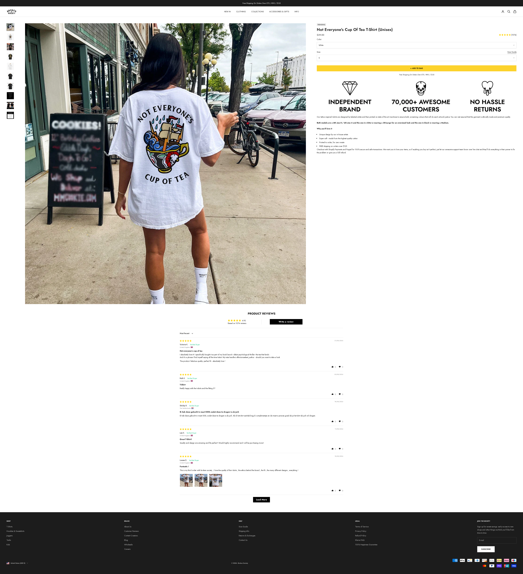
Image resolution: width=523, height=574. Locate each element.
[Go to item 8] (10, 96)
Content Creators (131, 535)
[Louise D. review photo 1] (186, 480)
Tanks (9, 540)
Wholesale (128, 544)
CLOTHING (241, 11)
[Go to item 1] (10, 27)
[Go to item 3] (10, 46)
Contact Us (243, 540)
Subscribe (486, 549)
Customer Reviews (131, 531)
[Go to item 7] (10, 86)
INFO (297, 11)
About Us (127, 526)
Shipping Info (244, 531)
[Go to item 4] (10, 56)
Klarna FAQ (359, 540)
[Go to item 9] (10, 105)
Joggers (10, 535)
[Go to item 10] (10, 115)
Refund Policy (360, 535)
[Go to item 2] (10, 37)
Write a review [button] (286, 321)
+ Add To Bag (416, 68)
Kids (8, 544)
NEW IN (227, 11)
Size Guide (511, 52)
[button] (505, 35)
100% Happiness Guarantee (366, 544)
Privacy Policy (360, 531)
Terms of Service (362, 526)
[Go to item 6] (10, 76)
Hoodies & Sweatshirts (15, 531)
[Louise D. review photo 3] (215, 480)
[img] (185, 340)
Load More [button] (261, 499)
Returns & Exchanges (247, 535)
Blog (126, 540)
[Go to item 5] (10, 66)
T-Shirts (9, 526)
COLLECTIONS (257, 11)
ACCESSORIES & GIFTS (279, 11)
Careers (127, 549)
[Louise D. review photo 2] (201, 480)
